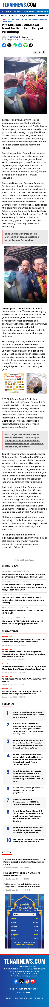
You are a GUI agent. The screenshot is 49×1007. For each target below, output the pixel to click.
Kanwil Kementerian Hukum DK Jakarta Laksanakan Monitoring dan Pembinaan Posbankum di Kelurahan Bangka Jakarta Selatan (28, 816)
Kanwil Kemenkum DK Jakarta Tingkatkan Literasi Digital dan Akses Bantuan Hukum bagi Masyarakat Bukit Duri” (23, 654)
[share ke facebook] (4, 47)
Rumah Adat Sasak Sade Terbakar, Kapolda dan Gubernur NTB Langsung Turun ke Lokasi (24, 640)
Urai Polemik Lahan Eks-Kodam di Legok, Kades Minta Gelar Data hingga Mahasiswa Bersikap (24, 667)
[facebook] (16, 983)
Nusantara (33, 20)
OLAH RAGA (29, 11)
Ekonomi (11, 20)
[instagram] (27, 983)
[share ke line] (26, 47)
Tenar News (7, 21)
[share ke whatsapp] (15, 47)
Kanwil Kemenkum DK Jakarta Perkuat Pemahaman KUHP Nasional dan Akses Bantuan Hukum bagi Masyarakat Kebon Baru (28, 776)
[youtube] (33, 983)
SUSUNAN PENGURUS (28, 989)
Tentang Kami (23, 992)
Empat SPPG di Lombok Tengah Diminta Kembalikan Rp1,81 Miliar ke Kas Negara (28, 714)
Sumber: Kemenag (24, 947)
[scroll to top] (45, 992)
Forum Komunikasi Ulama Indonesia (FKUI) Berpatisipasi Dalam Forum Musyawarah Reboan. (24, 862)
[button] (35, 52)
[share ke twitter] (10, 47)
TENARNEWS (12, 37)
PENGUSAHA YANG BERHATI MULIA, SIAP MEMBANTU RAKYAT (22, 874)
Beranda (6, 11)
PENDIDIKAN (42, 11)
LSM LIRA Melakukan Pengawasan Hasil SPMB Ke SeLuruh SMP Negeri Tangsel (26, 802)
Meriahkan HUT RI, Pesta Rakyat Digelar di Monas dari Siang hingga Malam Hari (21, 692)
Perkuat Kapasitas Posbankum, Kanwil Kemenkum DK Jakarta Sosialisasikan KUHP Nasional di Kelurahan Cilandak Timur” (28, 744)
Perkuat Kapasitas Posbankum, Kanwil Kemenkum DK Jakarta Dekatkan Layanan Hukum (28, 830)
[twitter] (21, 983)
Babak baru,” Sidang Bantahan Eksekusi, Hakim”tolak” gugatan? (28, 790)
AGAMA (17, 11)
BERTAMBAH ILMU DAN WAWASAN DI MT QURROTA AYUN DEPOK (28, 840)
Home (11, 989)
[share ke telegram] (20, 47)
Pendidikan (42, 20)
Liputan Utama (21, 20)
